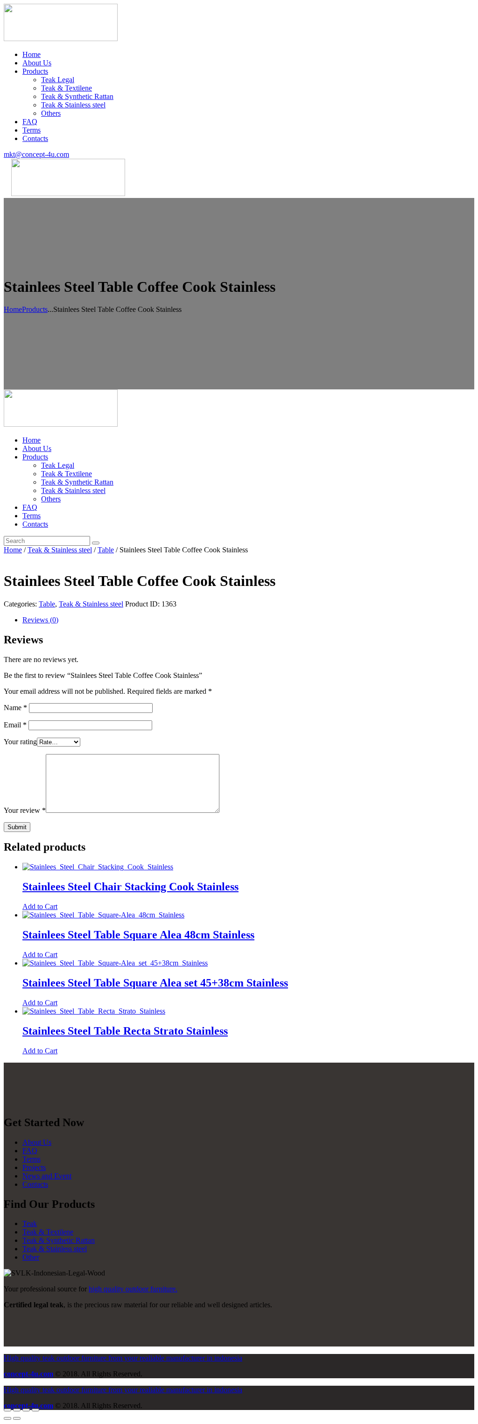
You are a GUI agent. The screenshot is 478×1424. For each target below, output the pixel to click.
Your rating (20, 742)
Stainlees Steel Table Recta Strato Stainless (125, 1031)
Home (13, 309)
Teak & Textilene (47, 1232)
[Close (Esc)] (7, 1410)
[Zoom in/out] (35, 1410)
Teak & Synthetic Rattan (58, 1240)
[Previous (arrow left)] (7, 1418)
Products (35, 309)
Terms (31, 1159)
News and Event (46, 1176)
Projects (34, 1167)
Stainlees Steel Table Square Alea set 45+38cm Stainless (155, 983)
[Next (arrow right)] (17, 1418)
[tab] (248, 620)
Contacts (35, 1184)
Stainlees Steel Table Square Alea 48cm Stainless (138, 935)
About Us (36, 1142)
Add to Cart (39, 906)
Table (106, 550)
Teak (29, 1223)
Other (30, 1257)
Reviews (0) (40, 620)
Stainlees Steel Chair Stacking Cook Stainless (130, 887)
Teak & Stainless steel (60, 550)
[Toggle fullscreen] (26, 1410)
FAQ (29, 1151)
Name (15, 708)
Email (15, 725)
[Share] (17, 1410)
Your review (25, 810)
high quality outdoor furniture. (133, 1289)
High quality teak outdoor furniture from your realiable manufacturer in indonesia (123, 1358)
